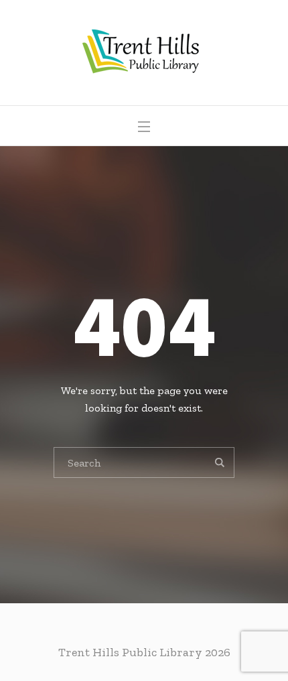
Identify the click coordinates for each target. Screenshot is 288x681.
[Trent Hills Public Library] (144, 52)
